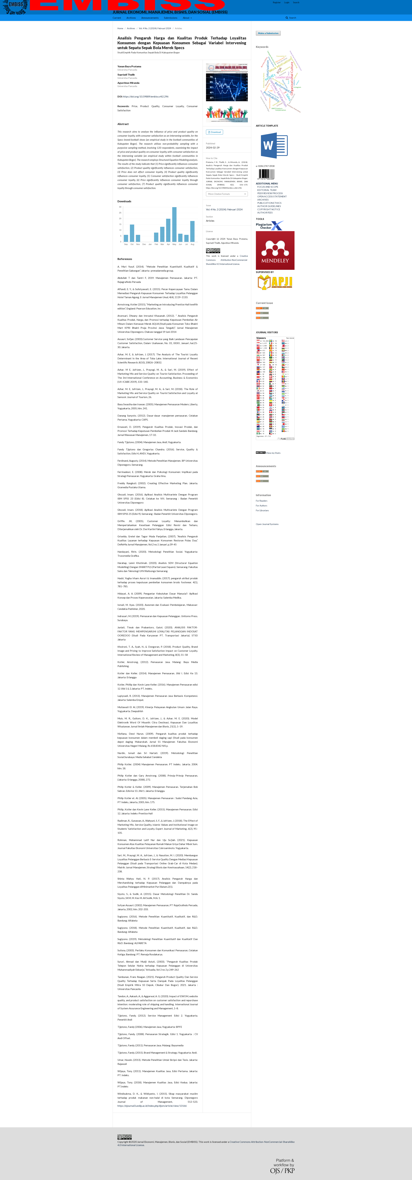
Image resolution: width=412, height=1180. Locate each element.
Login (286, 2)
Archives (131, 17)
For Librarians (262, 510)
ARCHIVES (263, 199)
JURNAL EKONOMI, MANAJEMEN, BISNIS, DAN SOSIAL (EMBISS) (170, 12)
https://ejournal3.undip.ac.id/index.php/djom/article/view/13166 (152, 1105)
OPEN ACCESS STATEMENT (271, 196)
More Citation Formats (219, 194)
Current (117, 17)
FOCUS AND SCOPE (267, 186)
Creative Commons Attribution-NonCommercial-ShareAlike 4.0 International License (227, 260)
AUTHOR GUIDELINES (268, 206)
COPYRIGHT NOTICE (268, 209)
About (186, 17)
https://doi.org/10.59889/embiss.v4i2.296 (146, 96)
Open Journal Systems (267, 524)
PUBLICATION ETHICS (268, 202)
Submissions (170, 17)
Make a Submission (268, 33)
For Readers (261, 500)
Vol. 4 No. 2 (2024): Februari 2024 (155, 28)
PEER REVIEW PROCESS (269, 193)
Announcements (150, 17)
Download (216, 132)
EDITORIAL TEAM (266, 190)
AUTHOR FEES (264, 212)
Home (120, 28)
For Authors (261, 505)
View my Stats (273, 452)
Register (277, 2)
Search (292, 17)
